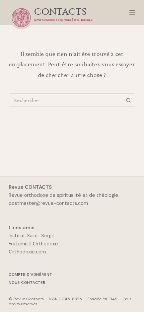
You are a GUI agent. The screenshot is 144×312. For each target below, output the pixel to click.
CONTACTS (60, 12)
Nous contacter (27, 283)
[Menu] (132, 13)
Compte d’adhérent (30, 274)
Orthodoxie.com (27, 252)
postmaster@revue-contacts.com (48, 203)
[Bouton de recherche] (128, 100)
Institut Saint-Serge (32, 236)
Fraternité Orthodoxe (33, 244)
